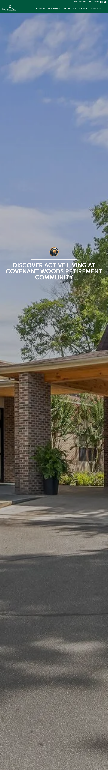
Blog (75, 1)
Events (75, 8)
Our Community (41, 8)
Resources (82, 1)
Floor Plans (66, 8)
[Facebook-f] (101, 2)
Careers (96, 1)
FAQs (90, 1)
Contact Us (83, 8)
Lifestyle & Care (53, 8)
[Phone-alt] (105, 2)
